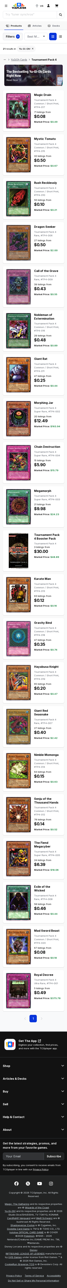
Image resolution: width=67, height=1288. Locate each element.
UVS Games (15, 1257)
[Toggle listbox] (44, 36)
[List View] (60, 36)
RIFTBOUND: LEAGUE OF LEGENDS (25, 1253)
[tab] (13, 26)
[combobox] (36, 36)
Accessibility (54, 1275)
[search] (30, 14)
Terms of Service (34, 1275)
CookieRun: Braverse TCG (19, 1264)
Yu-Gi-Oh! (10, 1211)
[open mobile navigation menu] (6, 6)
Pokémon (29, 1235)
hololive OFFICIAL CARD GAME (26, 1232)
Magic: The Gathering (17, 1204)
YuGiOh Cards (19, 59)
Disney (33, 1250)
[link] (19, 6)
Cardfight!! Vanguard (18, 1218)
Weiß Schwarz (44, 1218)
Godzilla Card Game (18, 1228)
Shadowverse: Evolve (23, 1225)
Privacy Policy (40, 1169)
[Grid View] (53, 36)
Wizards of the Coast (37, 1207)
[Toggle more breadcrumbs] (5, 60)
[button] (60, 14)
